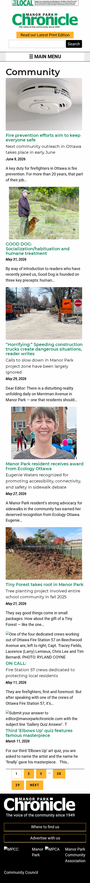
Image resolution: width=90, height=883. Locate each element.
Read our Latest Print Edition (45, 35)
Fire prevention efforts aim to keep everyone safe (43, 138)
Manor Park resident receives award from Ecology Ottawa (44, 466)
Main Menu (47, 56)
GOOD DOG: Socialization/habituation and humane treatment (37, 248)
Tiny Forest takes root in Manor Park (44, 584)
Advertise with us (45, 838)
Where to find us (45, 827)
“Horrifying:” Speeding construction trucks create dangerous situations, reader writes (44, 349)
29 (18, 785)
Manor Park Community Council (23, 861)
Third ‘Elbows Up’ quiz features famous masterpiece (39, 733)
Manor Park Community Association (75, 855)
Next (34, 785)
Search (74, 44)
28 (59, 774)
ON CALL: (16, 663)
